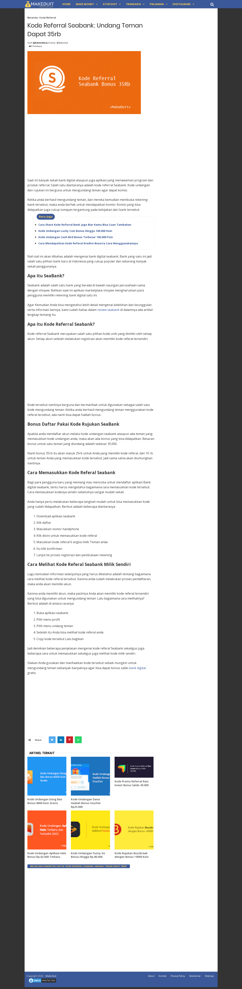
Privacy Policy (178, 975)
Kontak (162, 975)
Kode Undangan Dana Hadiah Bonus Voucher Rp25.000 (86, 802)
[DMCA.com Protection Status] (42, 982)
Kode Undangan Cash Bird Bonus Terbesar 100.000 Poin (75, 237)
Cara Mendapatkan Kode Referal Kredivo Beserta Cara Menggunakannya (88, 243)
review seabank (108, 310)
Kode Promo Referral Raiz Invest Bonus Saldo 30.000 (132, 783)
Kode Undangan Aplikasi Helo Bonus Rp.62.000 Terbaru (46, 855)
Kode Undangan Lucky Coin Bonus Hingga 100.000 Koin (75, 231)
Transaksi (133, 4)
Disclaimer (195, 975)
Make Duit (51, 975)
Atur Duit (110, 4)
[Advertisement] (90, 141)
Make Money (85, 4)
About (151, 975)
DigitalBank (182, 4)
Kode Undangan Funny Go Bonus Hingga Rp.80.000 (88, 855)
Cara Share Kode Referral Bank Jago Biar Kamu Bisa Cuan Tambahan (84, 224)
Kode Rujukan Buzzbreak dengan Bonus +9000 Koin (132, 855)
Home (66, 4)
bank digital (137, 668)
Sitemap (209, 975)
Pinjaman (157, 4)
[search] (212, 4)
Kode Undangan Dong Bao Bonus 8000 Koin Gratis (44, 801)
